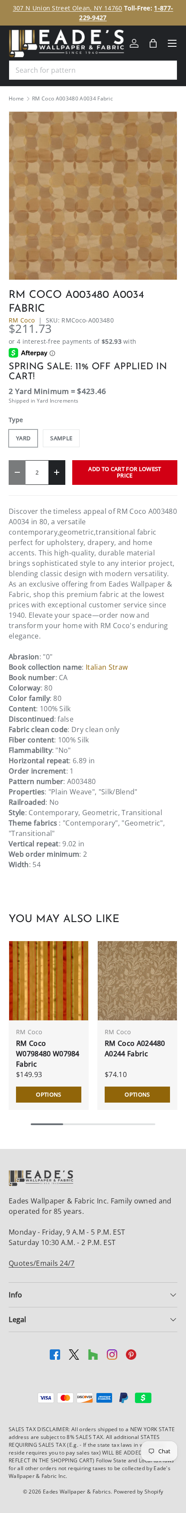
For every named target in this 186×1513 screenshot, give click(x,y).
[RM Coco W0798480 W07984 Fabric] (48, 980)
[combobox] (93, 70)
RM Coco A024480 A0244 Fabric (135, 1048)
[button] (153, 43)
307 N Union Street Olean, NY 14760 (67, 8)
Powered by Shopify (139, 1491)
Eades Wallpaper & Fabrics (77, 1491)
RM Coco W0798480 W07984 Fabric (48, 1054)
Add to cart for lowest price (124, 472)
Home (16, 98)
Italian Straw (107, 667)
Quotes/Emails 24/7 (42, 1263)
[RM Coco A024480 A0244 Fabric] (137, 980)
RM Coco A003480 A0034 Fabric (72, 98)
